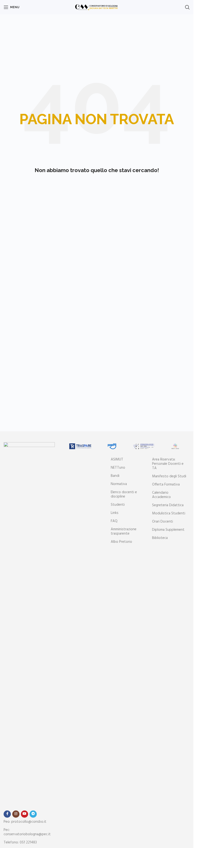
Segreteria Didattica (168, 505)
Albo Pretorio (121, 542)
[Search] (187, 7)
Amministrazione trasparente (123, 531)
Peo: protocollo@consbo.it (25, 822)
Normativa (119, 484)
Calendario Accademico (161, 495)
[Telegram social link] (33, 814)
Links (114, 513)
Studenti (118, 505)
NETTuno (118, 468)
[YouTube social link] (24, 814)
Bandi (115, 476)
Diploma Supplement (168, 530)
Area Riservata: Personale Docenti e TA (168, 464)
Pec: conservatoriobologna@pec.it (27, 832)
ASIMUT (117, 459)
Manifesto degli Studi (169, 476)
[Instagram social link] (15, 814)
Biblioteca (160, 538)
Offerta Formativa (166, 484)
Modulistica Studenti (168, 513)
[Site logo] (96, 7)
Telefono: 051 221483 (20, 842)
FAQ (114, 521)
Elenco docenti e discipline (124, 494)
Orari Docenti (162, 521)
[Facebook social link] (7, 814)
